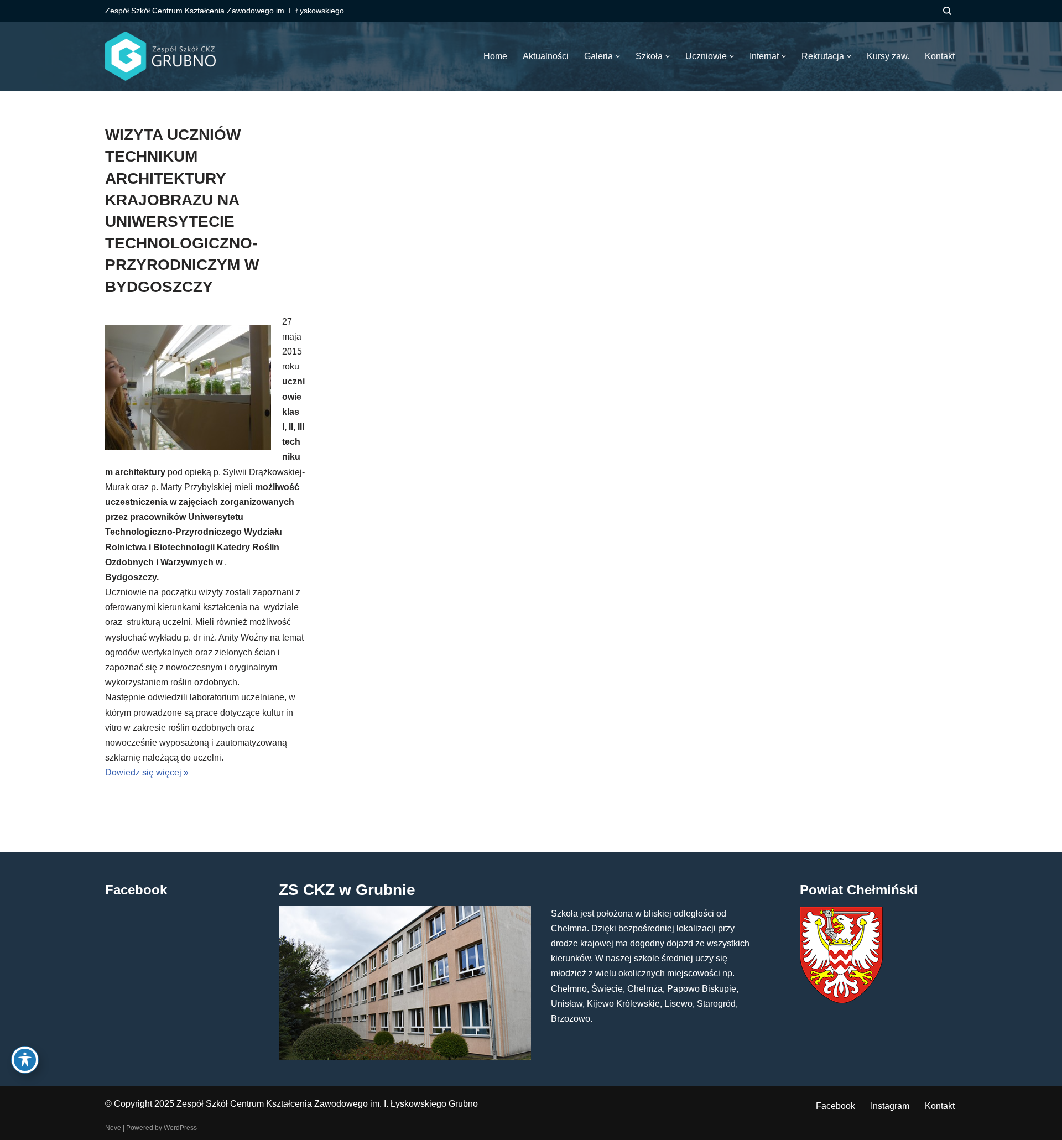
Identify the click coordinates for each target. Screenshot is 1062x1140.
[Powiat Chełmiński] (841, 1000)
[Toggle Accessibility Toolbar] (25, 1060)
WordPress (180, 1128)
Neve (113, 1128)
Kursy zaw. (888, 56)
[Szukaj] (947, 11)
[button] (618, 56)
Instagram (890, 1106)
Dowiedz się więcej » (147, 772)
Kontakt (940, 1106)
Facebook (835, 1106)
